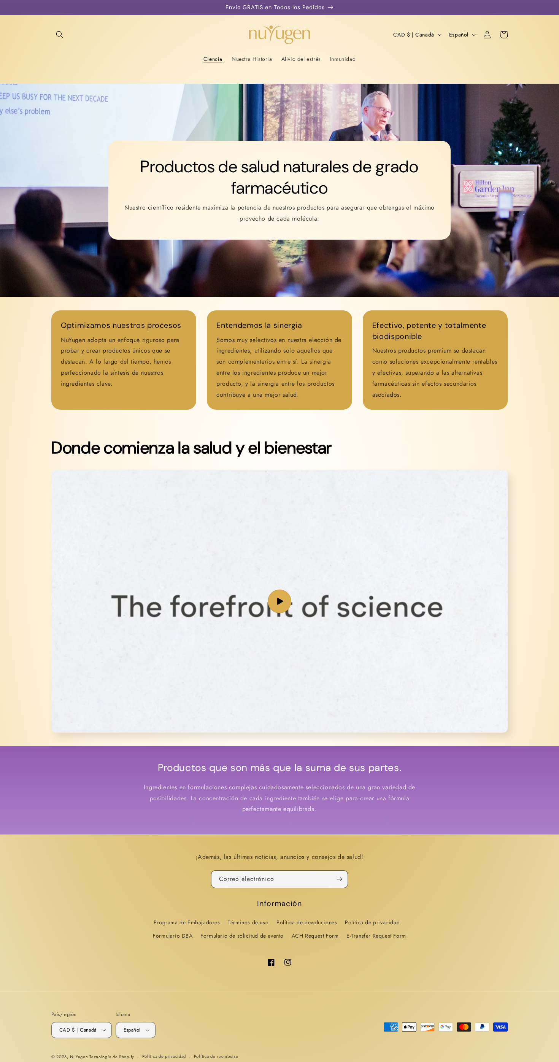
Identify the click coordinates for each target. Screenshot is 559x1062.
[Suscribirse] (339, 879)
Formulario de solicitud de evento (242, 936)
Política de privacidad (372, 922)
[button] (59, 34)
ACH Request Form (315, 936)
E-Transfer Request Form (376, 936)
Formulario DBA (172, 936)
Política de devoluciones (306, 922)
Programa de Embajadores (187, 922)
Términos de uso (248, 922)
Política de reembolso (216, 1056)
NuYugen (80, 1057)
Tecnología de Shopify (111, 1057)
